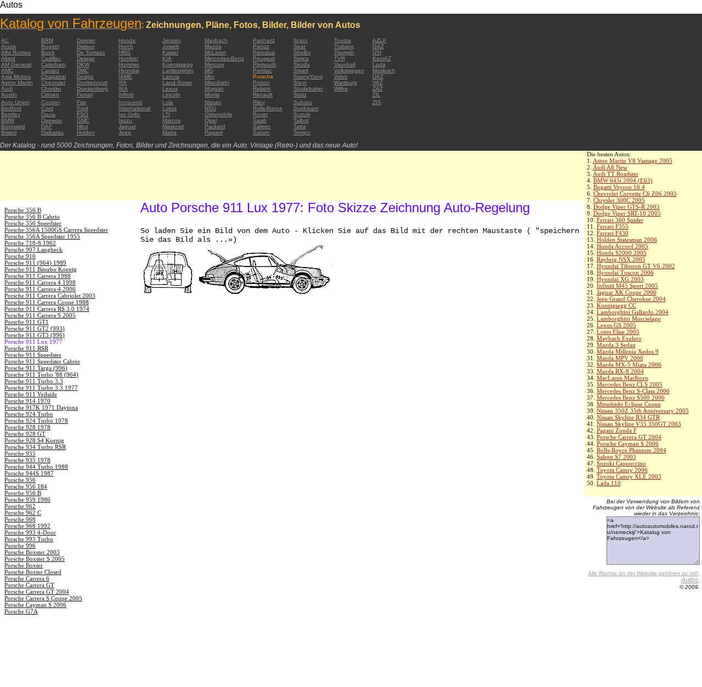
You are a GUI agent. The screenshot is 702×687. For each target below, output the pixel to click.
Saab (260, 120)
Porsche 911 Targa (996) (35, 368)
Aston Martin (17, 83)
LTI (166, 114)
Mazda (213, 46)
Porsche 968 (20, 519)
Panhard (264, 40)
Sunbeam (305, 108)
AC (5, 40)
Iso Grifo (129, 114)
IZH (376, 52)
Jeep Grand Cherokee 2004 (631, 299)
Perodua (264, 52)
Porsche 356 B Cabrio (32, 216)
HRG (124, 52)
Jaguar (127, 126)
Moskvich (383, 70)
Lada (379, 64)
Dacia (48, 114)
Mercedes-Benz (224, 58)
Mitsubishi (217, 83)
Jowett (170, 46)
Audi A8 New (610, 167)
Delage (86, 58)
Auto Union (15, 102)
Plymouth (264, 64)
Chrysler (51, 89)
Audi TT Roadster (615, 174)
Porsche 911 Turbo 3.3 (33, 381)
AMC (7, 70)
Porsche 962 (20, 506)
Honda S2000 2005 (622, 252)
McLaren (216, 52)
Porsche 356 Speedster (32, 223)
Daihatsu (52, 132)
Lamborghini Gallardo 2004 (633, 312)
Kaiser (170, 52)
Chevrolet (53, 83)
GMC (83, 120)
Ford (82, 108)
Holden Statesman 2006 (627, 239)
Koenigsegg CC (616, 305)
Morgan (214, 89)
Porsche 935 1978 (27, 460)
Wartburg (345, 83)
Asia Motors (16, 76)
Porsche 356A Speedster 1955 (42, 236)
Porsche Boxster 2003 (32, 552)
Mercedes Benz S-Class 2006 (633, 391)
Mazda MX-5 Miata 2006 (629, 364)
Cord (47, 108)
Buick (48, 52)
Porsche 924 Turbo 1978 (36, 420)
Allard (8, 58)
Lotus (169, 108)
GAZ (378, 46)
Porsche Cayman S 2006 (628, 443)
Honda (126, 40)
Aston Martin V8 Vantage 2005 (632, 160)
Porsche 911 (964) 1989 (35, 262)
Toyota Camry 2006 (622, 470)
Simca (301, 58)
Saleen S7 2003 (616, 456)
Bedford (11, 108)
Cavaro (50, 70)
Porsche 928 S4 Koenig (34, 440)
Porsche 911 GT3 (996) (34, 335)
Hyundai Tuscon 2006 (625, 272)
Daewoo (51, 120)
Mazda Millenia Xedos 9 (628, 351)
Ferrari (85, 95)
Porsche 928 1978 (27, 427)
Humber (128, 58)
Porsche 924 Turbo (28, 414)
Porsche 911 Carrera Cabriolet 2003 (49, 295)
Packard (215, 126)
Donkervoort (92, 83)
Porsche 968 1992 (27, 526)
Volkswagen (349, 70)
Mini (209, 76)
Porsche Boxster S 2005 (34, 558)
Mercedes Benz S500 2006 (631, 397)
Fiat (81, 102)
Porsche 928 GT (25, 433)
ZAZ (377, 89)
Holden (86, 132)
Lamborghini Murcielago (629, 318)
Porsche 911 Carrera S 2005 (40, 315)
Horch (125, 46)
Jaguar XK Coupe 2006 (626, 292)
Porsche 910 (20, 256)
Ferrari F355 (613, 226)
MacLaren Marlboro (622, 377)
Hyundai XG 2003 (620, 279)
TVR (339, 58)
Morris (212, 95)
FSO (82, 114)
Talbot (301, 120)
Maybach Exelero (619, 338)
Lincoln (171, 95)
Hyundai (128, 70)
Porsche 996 (20, 545)
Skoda (301, 64)
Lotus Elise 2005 (618, 331)
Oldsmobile (219, 114)
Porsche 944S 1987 (29, 473)
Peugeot (264, 58)
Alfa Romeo (16, 52)
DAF (46, 126)
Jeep (124, 132)
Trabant (344, 46)
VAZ (377, 83)
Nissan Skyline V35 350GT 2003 (639, 424)
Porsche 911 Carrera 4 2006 (40, 289)
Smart (300, 70)
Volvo (341, 76)
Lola (167, 102)
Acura (8, 46)
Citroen (50, 95)
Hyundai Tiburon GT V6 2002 (636, 266)
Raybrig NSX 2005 (621, 259)
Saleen (262, 126)
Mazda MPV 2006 (620, 358)
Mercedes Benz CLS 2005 (630, 384)
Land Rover (177, 83)
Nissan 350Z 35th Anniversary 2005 (643, 410)
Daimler (86, 40)
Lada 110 (609, 483)
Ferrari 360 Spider (620, 220)
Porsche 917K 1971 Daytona (41, 407)
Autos (689, 580)
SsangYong (308, 76)
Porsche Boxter (23, 565)
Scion (300, 40)
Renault (263, 95)
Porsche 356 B (22, 210)
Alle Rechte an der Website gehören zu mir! (643, 573)
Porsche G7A (21, 611)
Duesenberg (92, 89)
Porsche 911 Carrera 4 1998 (40, 282)
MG (209, 70)
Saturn (261, 132)
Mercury (214, 64)
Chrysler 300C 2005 (619, 200)
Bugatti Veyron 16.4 (619, 187)
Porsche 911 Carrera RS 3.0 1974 (46, 308)
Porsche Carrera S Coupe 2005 (43, 598)
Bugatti (50, 46)
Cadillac (51, 58)
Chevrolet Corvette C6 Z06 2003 (635, 193)
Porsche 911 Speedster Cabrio (42, 361)
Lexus (170, 89)
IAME (125, 76)
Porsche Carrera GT (29, 585)
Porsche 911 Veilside (30, 394)
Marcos (171, 120)
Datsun (86, 46)
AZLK (379, 40)
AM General (16, 64)
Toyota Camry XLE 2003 (629, 476)
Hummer (128, 64)
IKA (123, 89)
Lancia (170, 76)
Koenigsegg (177, 64)
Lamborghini (178, 70)
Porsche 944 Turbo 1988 (36, 466)
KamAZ (381, 58)
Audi (7, 89)
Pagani (214, 132)
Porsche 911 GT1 (26, 322)
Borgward (13, 126)
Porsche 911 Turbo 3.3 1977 (41, 387)
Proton (261, 83)
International (134, 108)
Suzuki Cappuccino (621, 463)
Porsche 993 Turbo (28, 539)
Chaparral (53, 76)
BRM (47, 40)
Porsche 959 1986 (27, 499)
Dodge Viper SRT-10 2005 (627, 213)
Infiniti (125, 95)
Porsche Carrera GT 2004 (629, 437)
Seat (299, 46)
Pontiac (262, 70)
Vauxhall (344, 64)
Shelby (302, 52)
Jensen (171, 40)
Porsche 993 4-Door (30, 532)
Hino (82, 126)
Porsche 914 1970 (27, 401)
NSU (210, 108)
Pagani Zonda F (617, 430)
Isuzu (125, 120)
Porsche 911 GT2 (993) (34, 328)
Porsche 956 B (22, 493)
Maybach (216, 40)
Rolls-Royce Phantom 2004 (631, 450)
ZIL (376, 95)
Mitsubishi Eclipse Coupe (629, 404)
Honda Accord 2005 (622, 246)
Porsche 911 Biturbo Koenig (40, 269)
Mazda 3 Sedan (616, 345)
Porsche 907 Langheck (33, 249)
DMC (83, 70)
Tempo (301, 132)
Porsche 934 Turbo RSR (35, 447)
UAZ (377, 76)
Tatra (299, 126)
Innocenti (130, 102)
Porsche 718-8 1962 (30, 243)
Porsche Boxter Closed (32, 572)
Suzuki (301, 114)
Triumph (344, 52)
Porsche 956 (20, 479)
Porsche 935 (20, 453)
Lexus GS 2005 (616, 325)
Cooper (50, 102)
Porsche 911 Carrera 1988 (37, 275)
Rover (260, 114)
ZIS (376, 102)
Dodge (85, 76)
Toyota (342, 40)
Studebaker (308, 89)
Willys (341, 89)
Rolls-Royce (267, 108)
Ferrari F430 (613, 233)
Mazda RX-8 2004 (620, 371)
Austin (9, 95)
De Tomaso (91, 52)
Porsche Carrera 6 (26, 578)
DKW (83, 64)
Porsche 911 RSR (26, 348)
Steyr (300, 83)
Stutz (300, 95)
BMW (7, 120)
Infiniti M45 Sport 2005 (627, 285)
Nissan (213, 102)
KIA (167, 58)
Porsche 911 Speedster (32, 354)
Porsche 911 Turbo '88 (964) (41, 374)
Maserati (173, 126)
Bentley (10, 114)
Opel (211, 120)
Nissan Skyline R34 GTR (628, 417)
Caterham (53, 64)
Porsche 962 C (22, 512)
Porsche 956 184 (25, 486)
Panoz (261, 46)
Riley (259, 102)
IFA (122, 83)
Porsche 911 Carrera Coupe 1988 (46, 302)
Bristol (8, 132)
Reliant (261, 89)
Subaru (302, 102)
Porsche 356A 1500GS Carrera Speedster (56, 229)
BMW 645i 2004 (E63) (623, 180)
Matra (169, 132)
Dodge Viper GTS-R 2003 (626, 206)
